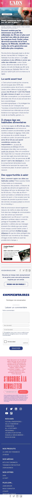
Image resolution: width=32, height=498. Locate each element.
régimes (18, 133)
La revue (6, 454)
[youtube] (6, 414)
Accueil (3, 26)
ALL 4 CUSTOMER (11, 428)
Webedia (27, 22)
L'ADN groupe (7, 486)
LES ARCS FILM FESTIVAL (13, 433)
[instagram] (21, 410)
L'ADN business (8, 468)
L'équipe (5, 491)
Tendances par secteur (11, 465)
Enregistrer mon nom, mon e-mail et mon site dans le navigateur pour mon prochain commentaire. (16, 334)
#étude (16, 14)
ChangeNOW (9, 426)
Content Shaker (7, 14)
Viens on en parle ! (16, 284)
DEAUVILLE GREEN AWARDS (14, 435)
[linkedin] (17, 497)
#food (23, 14)
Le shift (5, 478)
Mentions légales (9, 494)
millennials (5, 35)
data (4, 475)
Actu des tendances (10, 462)
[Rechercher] (29, 3)
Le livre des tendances (11, 452)
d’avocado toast (17, 53)
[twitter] (14, 497)
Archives (8, 26)
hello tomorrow (11, 424)
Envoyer (16, 348)
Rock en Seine (10, 437)
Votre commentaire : (9, 310)
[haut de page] (29, 496)
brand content (17, 202)
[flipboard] (21, 497)
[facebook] (10, 497)
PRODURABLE (9, 430)
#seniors (5, 16)
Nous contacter (9, 488)
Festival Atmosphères (13, 421)
